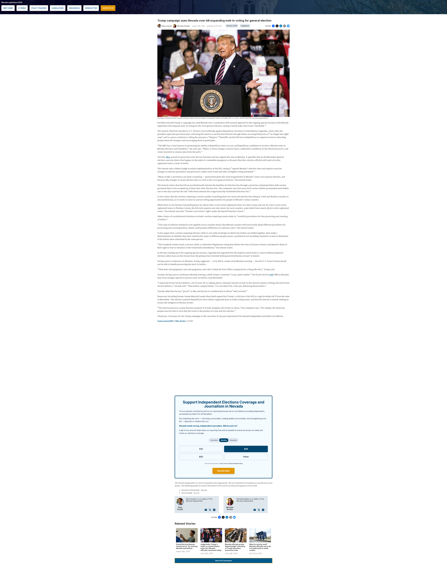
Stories (22, 8)
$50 (201, 456)
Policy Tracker (38, 8)
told (271, 274)
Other (246, 456)
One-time (214, 440)
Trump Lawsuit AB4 (165, 321)
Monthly (224, 440)
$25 (246, 449)
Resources (74, 8)
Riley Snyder (180, 321)
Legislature (245, 26)
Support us (108, 8)
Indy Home (8, 8)
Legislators (58, 8)
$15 (201, 449)
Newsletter (91, 8)
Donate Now (223, 471)
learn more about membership (231, 463)
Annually (233, 440)
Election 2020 (232, 26)
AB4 (168, 157)
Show (223, 561)
